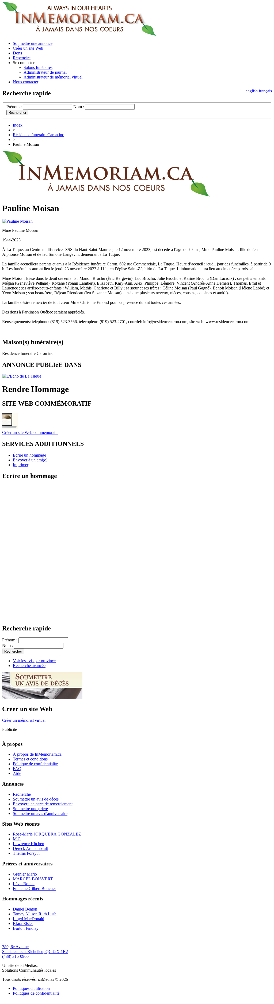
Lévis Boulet (24, 883)
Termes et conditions (30, 759)
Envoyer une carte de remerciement (43, 804)
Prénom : (14, 106)
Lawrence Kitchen (28, 843)
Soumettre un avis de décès (36, 799)
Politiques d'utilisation (31, 988)
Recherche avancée (29, 665)
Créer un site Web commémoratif (30, 432)
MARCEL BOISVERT (33, 879)
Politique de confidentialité (35, 764)
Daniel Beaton (25, 909)
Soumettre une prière (30, 808)
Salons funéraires (38, 67)
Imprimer (20, 464)
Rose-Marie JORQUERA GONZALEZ (47, 834)
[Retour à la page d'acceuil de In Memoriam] (79, 34)
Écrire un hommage (29, 455)
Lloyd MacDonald (28, 918)
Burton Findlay (26, 928)
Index (17, 125)
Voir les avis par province (34, 660)
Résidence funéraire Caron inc (38, 134)
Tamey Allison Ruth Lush (34, 914)
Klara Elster (23, 923)
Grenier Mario (25, 874)
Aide (17, 773)
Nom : (78, 106)
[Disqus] (137, 551)
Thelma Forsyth (26, 853)
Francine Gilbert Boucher (34, 888)
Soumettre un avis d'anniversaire (40, 813)
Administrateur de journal (45, 72)
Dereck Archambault (30, 848)
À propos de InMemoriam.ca (37, 754)
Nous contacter (25, 82)
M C (17, 839)
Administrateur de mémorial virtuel (53, 77)
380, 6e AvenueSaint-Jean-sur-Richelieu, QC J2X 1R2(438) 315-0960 (35, 951)
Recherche (22, 794)
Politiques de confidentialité (36, 993)
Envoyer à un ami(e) (30, 460)
